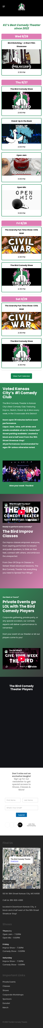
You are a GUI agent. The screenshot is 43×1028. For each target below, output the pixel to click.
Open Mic (7, 937)
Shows (6, 990)
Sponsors (7, 999)
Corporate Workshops (13, 994)
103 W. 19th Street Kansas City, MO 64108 (21, 893)
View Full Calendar (21, 376)
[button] (4, 6)
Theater (34, 25)
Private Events (9, 982)
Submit (21, 815)
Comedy (23, 25)
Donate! (6, 1003)
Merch (5, 1007)
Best (13, 25)
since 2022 (21, 28)
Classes (6, 986)
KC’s (6, 25)
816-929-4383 (16, 900)
